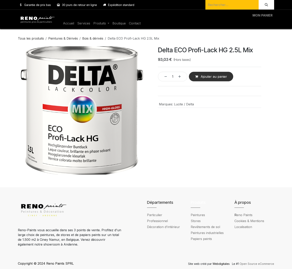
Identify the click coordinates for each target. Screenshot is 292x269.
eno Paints (243, 215)
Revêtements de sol (205, 227)
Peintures (198, 215)
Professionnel (157, 221)
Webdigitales (221, 263)
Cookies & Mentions (249, 221)
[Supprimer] (163, 76)
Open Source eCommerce (257, 263)
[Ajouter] (181, 76)
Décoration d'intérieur (163, 227)
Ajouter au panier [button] (213, 77)
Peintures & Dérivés (63, 38)
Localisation (243, 227)
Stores (196, 221)
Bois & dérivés (92, 38)
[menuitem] (68, 23)
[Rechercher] (266, 5)
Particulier (154, 215)
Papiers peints (201, 239)
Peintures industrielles (209, 233)
